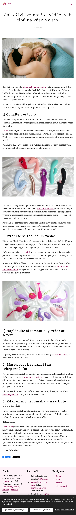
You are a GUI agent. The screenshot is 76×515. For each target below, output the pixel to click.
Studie (5, 130)
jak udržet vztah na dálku (34, 87)
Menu (72, 4)
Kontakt (59, 482)
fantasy (10, 487)
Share (8, 457)
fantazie (5, 481)
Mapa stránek (61, 486)
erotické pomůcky (45, 208)
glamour (14, 489)
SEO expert (43, 479)
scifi (4, 487)
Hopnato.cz (7, 426)
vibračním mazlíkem (33, 377)
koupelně (26, 252)
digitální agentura (38, 488)
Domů (58, 476)
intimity (5, 489)
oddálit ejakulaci (10, 394)
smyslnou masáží (60, 354)
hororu (16, 487)
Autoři (58, 479)
